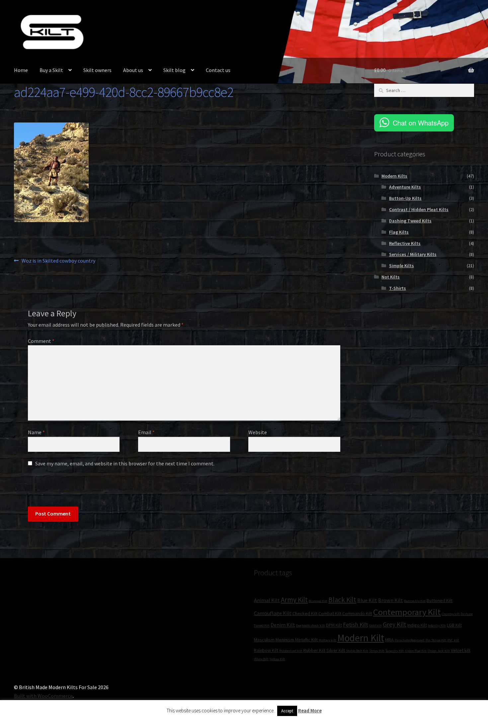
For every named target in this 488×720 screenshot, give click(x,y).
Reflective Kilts (405, 243)
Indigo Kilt (417, 625)
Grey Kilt (394, 624)
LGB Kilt (454, 625)
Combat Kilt (329, 613)
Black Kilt (342, 599)
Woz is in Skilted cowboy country (58, 261)
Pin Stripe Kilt (436, 640)
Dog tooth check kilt (310, 625)
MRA (389, 640)
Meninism (285, 640)
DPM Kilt (334, 625)
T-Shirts (397, 288)
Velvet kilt (460, 650)
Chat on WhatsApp (420, 122)
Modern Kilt (360, 638)
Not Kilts (390, 277)
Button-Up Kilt (415, 601)
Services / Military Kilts (413, 254)
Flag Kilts (399, 232)
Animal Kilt (267, 600)
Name (36, 432)
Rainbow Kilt (266, 650)
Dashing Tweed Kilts (410, 221)
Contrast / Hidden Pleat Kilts (418, 209)
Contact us (218, 70)
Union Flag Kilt (416, 651)
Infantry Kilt (437, 625)
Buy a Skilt (51, 70)
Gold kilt (375, 625)
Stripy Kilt (376, 651)
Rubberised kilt (290, 651)
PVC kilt (453, 640)
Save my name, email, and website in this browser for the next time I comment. (124, 463)
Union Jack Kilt (439, 651)
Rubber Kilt (314, 650)
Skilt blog (174, 70)
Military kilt (327, 640)
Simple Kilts (401, 266)
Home (21, 70)
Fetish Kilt (355, 624)
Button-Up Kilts (405, 198)
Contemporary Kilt (407, 611)
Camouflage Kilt (272, 613)
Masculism (264, 640)
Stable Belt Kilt (357, 651)
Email (146, 432)
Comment (41, 341)
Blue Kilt (367, 600)
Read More (310, 710)
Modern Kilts (394, 176)
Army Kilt (294, 599)
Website (257, 432)
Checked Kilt (304, 613)
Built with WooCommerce (43, 695)
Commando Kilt (357, 613)
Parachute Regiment (410, 640)
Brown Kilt (390, 600)
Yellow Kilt (277, 659)
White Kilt (261, 659)
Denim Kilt (283, 624)
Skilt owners (97, 70)
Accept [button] (287, 711)
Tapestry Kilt (394, 651)
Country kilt (451, 614)
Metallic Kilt (306, 640)
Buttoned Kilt (439, 600)
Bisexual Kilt (318, 601)
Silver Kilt (335, 650)
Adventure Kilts (405, 187)
